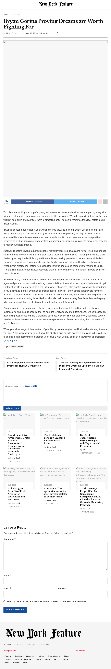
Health (16, 663)
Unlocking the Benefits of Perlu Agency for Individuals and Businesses (17, 494)
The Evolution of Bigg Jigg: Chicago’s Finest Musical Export (54, 439)
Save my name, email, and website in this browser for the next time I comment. (47, 601)
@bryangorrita (10, 340)
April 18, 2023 (51, 504)
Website (62, 588)
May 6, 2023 (14, 506)
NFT (56, 659)
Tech (25, 663)
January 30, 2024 (30, 33)
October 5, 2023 (53, 450)
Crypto (38, 659)
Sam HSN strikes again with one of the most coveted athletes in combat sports (55, 492)
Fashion (18, 656)
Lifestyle (7, 656)
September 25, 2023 (90, 453)
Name (7, 575)
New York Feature (23, 659)
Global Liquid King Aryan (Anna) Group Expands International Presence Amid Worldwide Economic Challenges (19, 444)
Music (66, 656)
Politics (40, 656)
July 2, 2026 (15, 461)
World (8, 659)
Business (16, 15)
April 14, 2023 (87, 512)
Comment (9, 539)
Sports (6, 663)
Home (6, 15)
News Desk (11, 33)
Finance (11, 431)
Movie (47, 659)
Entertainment (54, 656)
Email (7, 588)
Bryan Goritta (17, 347)
